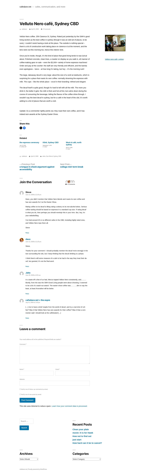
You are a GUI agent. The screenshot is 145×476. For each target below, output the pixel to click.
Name (22, 369)
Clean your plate (80, 429)
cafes (43, 156)
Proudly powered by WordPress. (37, 469)
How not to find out (81, 436)
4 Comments (46, 29)
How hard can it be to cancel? (87, 443)
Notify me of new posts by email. (31, 394)
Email (58, 369)
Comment (23, 344)
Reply (27, 233)
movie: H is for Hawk (82, 433)
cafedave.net (25, 7)
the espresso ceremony (29, 142)
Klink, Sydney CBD (51, 142)
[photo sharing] (115, 51)
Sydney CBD (57, 156)
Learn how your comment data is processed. (69, 406)
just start (76, 440)
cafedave (24, 29)
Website (22, 379)
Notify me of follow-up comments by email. (34, 389)
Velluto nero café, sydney (114, 59)
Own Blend (49, 156)
